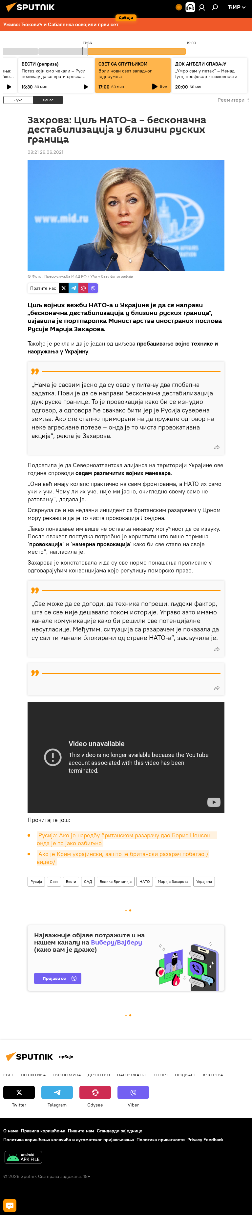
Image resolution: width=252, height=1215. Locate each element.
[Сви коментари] (9, 1205)
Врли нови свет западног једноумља (125, 73)
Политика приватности (160, 1140)
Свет (54, 881)
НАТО (144, 881)
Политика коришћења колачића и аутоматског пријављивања (68, 1140)
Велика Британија (116, 881)
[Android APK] (23, 1158)
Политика (33, 1075)
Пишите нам (81, 1131)
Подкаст (185, 1075)
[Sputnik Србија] (32, 13)
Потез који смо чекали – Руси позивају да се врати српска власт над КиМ (53, 76)
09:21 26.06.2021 (45, 152)
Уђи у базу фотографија (111, 276)
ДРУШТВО (99, 1075)
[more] (216, 447)
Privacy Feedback (205, 1140)
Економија (66, 1075)
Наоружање (132, 1075)
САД (88, 881)
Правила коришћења (43, 1131)
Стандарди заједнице (119, 1131)
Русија (36, 881)
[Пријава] (201, 7)
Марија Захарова (173, 881)
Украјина (204, 881)
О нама (10, 1131)
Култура (213, 1075)
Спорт (161, 1075)
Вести (71, 881)
